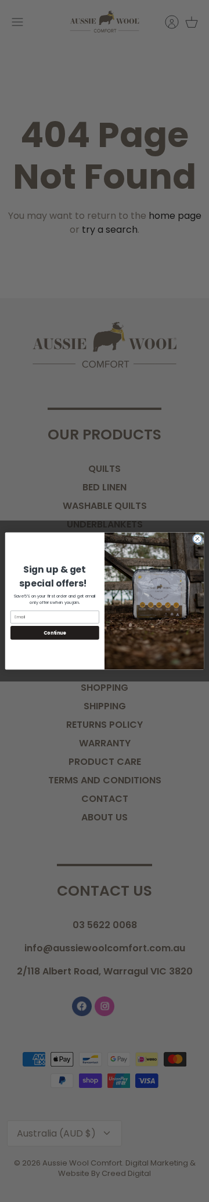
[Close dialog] (197, 538)
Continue (55, 632)
